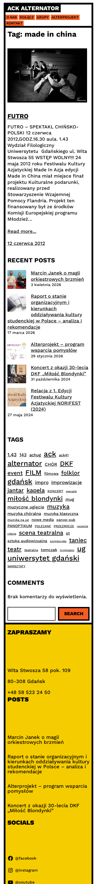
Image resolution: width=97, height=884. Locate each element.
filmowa (51, 474)
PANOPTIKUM (19, 526)
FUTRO (17, 116)
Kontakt (14, 23)
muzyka (58, 506)
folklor (70, 472)
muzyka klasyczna (61, 513)
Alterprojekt (65, 17)
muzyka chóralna (24, 513)
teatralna (31, 550)
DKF (66, 463)
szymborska (58, 541)
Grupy (43, 17)
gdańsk (19, 481)
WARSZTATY (16, 566)
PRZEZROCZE (64, 526)
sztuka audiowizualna (27, 541)
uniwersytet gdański (43, 558)
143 (23, 454)
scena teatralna (41, 532)
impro (41, 482)
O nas (11, 17)
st (68, 533)
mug (69, 499)
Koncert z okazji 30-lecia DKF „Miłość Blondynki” (59, 371)
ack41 (64, 455)
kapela (36, 490)
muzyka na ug (18, 520)
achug (35, 455)
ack (50, 454)
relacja (11, 533)
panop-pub (65, 520)
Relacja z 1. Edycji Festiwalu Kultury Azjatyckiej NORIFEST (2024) (56, 400)
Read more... (21, 231)
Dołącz (27, 17)
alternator (24, 463)
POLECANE (43, 526)
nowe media (43, 519)
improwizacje (66, 482)
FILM (33, 473)
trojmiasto (67, 550)
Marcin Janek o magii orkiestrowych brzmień (57, 276)
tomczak (49, 549)
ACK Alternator (33, 8)
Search (73, 613)
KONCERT (55, 491)
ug (81, 548)
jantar (15, 490)
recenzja (82, 526)
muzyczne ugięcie (25, 506)
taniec (78, 540)
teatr (14, 549)
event (15, 473)
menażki (71, 491)
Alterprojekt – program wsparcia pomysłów (57, 347)
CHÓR (51, 464)
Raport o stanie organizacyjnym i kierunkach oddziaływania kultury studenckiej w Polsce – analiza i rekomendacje (44, 311)
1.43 (12, 455)
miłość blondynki (35, 498)
